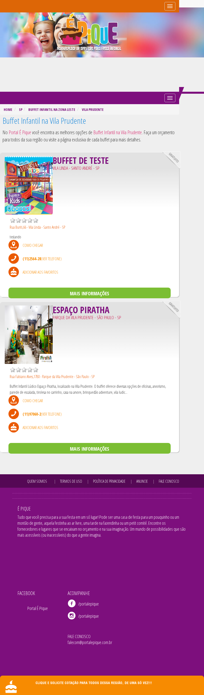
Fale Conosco (169, 481)
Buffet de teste (81, 160)
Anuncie (142, 481)
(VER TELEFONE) (51, 258)
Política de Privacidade (109, 481)
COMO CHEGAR (33, 245)
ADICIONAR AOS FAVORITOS (40, 272)
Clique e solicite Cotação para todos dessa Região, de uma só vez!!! (94, 683)
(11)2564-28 (32, 258)
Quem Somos (37, 481)
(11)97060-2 (32, 414)
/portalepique (88, 604)
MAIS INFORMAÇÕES (89, 293)
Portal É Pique (37, 608)
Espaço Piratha (81, 310)
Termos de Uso (71, 481)
